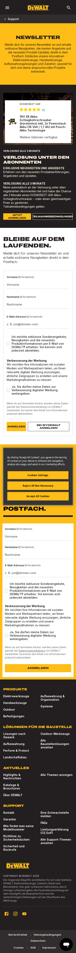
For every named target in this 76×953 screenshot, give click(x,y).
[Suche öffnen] (69, 8)
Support (13, 19)
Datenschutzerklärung (33, 406)
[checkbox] (8, 343)
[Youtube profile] (24, 914)
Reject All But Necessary (38, 485)
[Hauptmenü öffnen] (7, 8)
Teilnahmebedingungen (19, 206)
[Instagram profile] (15, 914)
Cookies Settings (38, 475)
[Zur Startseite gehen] (38, 8)
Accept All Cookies (38, 496)
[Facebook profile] (6, 914)
